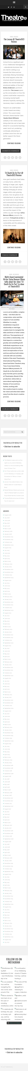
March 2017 (7, 822)
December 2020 (8, 700)
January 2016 (8, 860)
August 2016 (7, 841)
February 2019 (8, 760)
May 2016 (6, 849)
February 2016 (8, 858)
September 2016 (8, 839)
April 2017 (7, 820)
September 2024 (8, 577)
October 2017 (8, 803)
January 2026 (8, 534)
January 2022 (8, 664)
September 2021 (8, 675)
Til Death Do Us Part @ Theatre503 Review (14, 174)
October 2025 (8, 542)
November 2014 (8, 898)
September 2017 (8, 806)
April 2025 (7, 558)
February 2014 (8, 923)
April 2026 (7, 526)
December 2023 (8, 602)
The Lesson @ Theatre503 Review (14, 40)
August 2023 (7, 613)
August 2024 (7, 580)
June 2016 (7, 847)
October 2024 (8, 575)
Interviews (16, 274)
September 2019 (8, 741)
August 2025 (7, 547)
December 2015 (8, 863)
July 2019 (6, 746)
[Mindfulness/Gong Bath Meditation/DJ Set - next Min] (7, 973)
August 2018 (7, 776)
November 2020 (8, 703)
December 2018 (8, 765)
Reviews (16, 37)
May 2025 (6, 556)
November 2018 (8, 768)
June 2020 (7, 716)
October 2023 (8, 607)
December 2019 (8, 732)
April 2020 (7, 722)
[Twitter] (8, 7)
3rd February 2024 (6, 151)
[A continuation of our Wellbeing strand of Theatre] (21, 973)
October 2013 (8, 934)
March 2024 (7, 594)
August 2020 (7, 711)
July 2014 (6, 909)
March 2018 (7, 790)
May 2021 (6, 686)
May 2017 (6, 817)
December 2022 (8, 635)
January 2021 (7, 697)
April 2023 (7, 624)
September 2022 (8, 643)
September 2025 (8, 545)
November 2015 (8, 866)
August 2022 (7, 645)
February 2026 (8, 531)
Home (11, 37)
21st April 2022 (5, 409)
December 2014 (8, 896)
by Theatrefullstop (15, 151)
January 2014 (8, 926)
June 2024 (7, 586)
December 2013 (8, 928)
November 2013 (8, 931)
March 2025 (7, 561)
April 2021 (7, 689)
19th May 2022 (5, 255)
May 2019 (6, 751)
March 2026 (7, 528)
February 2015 (8, 890)
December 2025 (8, 537)
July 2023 (6, 615)
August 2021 (7, 678)
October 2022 (8, 640)
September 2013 (8, 937)
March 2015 (7, 888)
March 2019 (7, 757)
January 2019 (8, 762)
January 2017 (7, 828)
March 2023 (7, 626)
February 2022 (8, 662)
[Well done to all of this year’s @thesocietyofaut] (21, 1014)
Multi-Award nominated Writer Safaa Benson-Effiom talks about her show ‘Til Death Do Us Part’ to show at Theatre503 (14, 281)
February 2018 (8, 792)
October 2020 (8, 705)
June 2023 (7, 618)
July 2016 (6, 844)
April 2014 (7, 917)
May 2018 (6, 784)
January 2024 (8, 599)
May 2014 (6, 915)
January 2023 (8, 632)
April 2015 (7, 885)
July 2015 (6, 877)
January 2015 (7, 893)
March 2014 (7, 920)
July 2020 (6, 713)
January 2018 (8, 795)
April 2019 (7, 754)
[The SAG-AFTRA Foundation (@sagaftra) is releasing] (21, 987)
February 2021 (8, 694)
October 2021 (8, 673)
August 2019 (7, 743)
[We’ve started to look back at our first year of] (7, 1000)
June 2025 (7, 553)
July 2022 (6, 648)
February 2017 (8, 825)
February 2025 (8, 564)
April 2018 (7, 787)
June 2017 (7, 814)
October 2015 (8, 869)
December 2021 (8, 667)
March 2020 (7, 724)
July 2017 (6, 811)
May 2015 (6, 882)
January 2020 (8, 730)
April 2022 (7, 656)
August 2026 (7, 515)
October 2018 (8, 771)
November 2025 (8, 539)
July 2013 (6, 942)
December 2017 (8, 798)
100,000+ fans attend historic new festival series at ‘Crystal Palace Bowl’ (13, 484)
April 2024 (7, 591)
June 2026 (7, 520)
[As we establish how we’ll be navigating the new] (7, 987)
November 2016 (8, 833)
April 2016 (7, 852)
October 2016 (8, 836)
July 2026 (7, 517)
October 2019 (8, 738)
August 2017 (7, 809)
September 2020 (8, 708)
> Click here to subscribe (11, 446)
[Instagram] (14, 7)
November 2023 (8, 605)
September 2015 (8, 871)
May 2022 (6, 654)
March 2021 (7, 692)
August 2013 (7, 939)
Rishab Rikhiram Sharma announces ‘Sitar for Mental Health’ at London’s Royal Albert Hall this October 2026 (14, 492)
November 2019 (8, 735)
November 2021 (8, 670)
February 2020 (8, 727)
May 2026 (7, 523)
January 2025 (8, 566)
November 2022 (8, 637)
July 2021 (6, 681)
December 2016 (8, 830)
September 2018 (8, 773)
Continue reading (14, 143)
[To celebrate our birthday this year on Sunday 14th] (7, 1014)
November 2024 (8, 572)
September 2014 (8, 904)
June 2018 (7, 781)
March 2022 (7, 659)
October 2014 (8, 901)
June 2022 (7, 651)
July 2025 (6, 550)
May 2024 (7, 588)
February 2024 (8, 596)
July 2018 (6, 779)
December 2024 (8, 569)
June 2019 (7, 749)
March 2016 (7, 855)
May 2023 (6, 621)
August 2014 (7, 907)
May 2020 (7, 719)
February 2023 (8, 629)
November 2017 (8, 801)
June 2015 (7, 879)
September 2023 (8, 610)
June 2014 (7, 912)
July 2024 (6, 583)
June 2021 (7, 683)
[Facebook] (11, 7)
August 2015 (7, 874)
